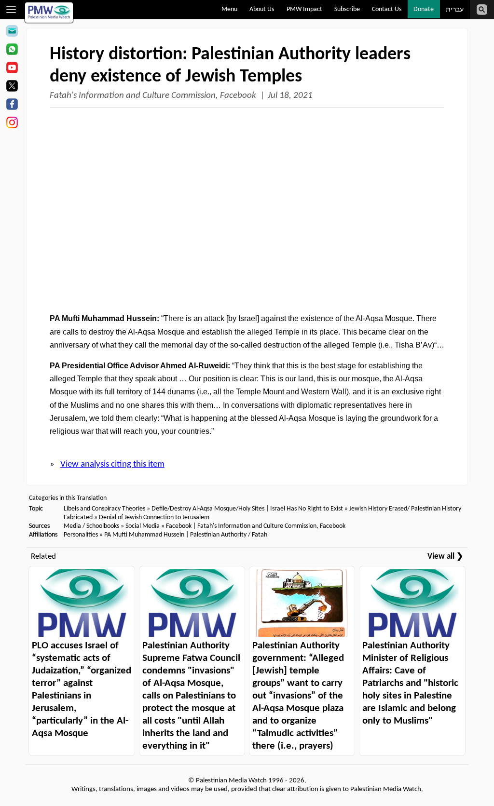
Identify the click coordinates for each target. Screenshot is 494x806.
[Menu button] (11, 9)
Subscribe (347, 9)
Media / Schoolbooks (91, 526)
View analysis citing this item (112, 464)
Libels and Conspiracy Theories (104, 508)
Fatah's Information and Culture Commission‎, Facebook (153, 95)
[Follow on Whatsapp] (12, 50)
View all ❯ (445, 556)
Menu (229, 9)
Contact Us (386, 9)
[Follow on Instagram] (12, 124)
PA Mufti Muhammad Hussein (144, 534)
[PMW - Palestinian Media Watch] (49, 12)
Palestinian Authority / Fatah (228, 534)
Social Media (142, 526)
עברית (455, 9)
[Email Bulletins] (12, 32)
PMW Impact (304, 9)
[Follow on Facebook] (12, 105)
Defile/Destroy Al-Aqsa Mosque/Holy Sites (208, 508)
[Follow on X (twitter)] (12, 87)
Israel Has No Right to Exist (306, 508)
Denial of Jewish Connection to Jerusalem (154, 517)
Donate (423, 9)
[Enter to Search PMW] (482, 9)
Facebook (179, 526)
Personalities (81, 534)
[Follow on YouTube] (12, 69)
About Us (261, 9)
